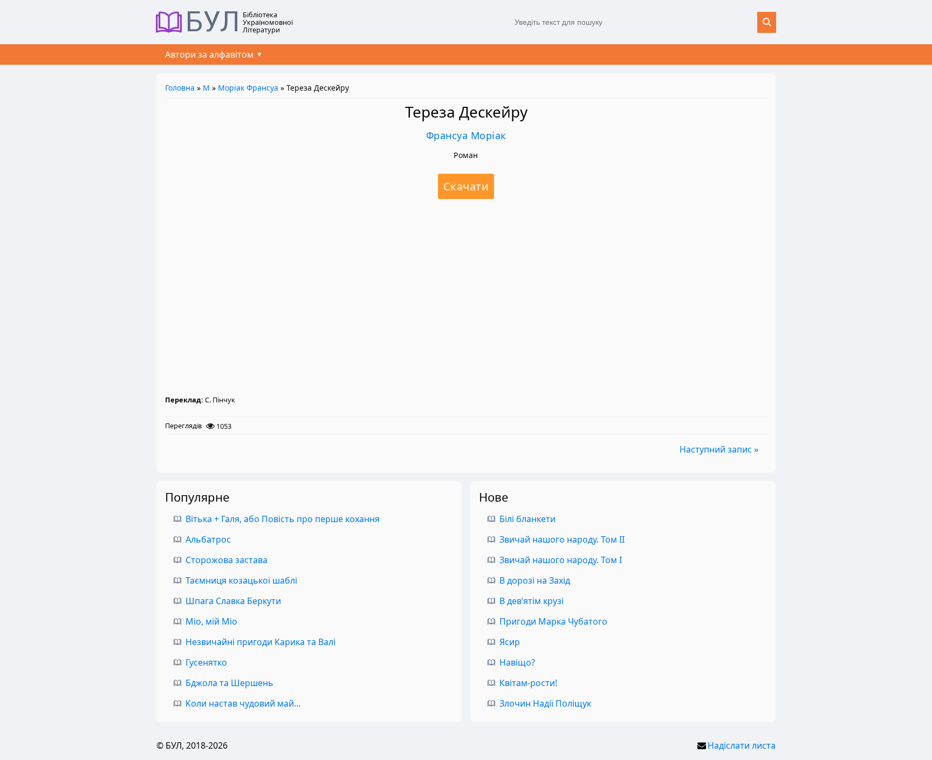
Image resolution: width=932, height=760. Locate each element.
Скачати (466, 186)
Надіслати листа (742, 745)
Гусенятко (206, 662)
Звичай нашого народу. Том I (560, 560)
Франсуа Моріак (466, 135)
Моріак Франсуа (248, 88)
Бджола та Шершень (229, 683)
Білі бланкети (527, 519)
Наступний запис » (719, 449)
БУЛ (213, 22)
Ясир (509, 642)
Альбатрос (208, 539)
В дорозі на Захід (534, 580)
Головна (180, 88)
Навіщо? (517, 662)
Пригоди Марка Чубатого (553, 621)
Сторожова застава (227, 560)
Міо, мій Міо (211, 621)
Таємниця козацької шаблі (241, 580)
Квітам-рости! (528, 683)
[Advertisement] (466, 296)
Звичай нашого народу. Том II (562, 539)
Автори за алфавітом (209, 54)
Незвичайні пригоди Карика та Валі (260, 642)
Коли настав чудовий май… (243, 703)
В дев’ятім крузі (531, 601)
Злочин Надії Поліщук (545, 703)
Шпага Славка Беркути (233, 601)
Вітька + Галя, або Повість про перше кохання (283, 519)
